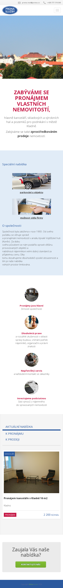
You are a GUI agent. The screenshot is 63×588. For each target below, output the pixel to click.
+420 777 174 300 (54, 3)
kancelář (9, 454)
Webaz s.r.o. (33, 584)
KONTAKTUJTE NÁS (31, 564)
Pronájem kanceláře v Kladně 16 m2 (25, 498)
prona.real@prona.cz (31, 3)
